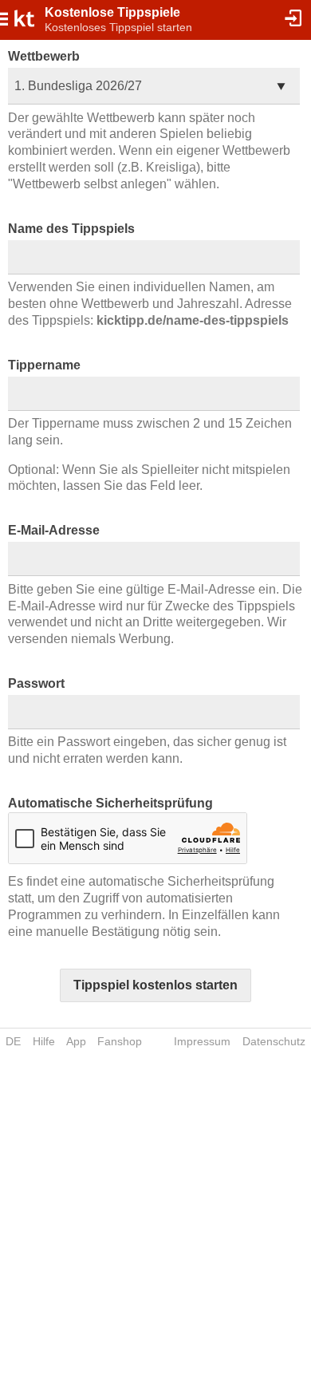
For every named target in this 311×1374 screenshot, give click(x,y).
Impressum (202, 1041)
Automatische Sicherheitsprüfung (110, 803)
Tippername (44, 365)
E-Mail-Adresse (54, 530)
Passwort (36, 683)
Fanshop (119, 1041)
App (76, 1041)
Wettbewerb (44, 56)
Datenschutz (273, 1041)
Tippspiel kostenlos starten (155, 985)
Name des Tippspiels (71, 228)
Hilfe (44, 1041)
